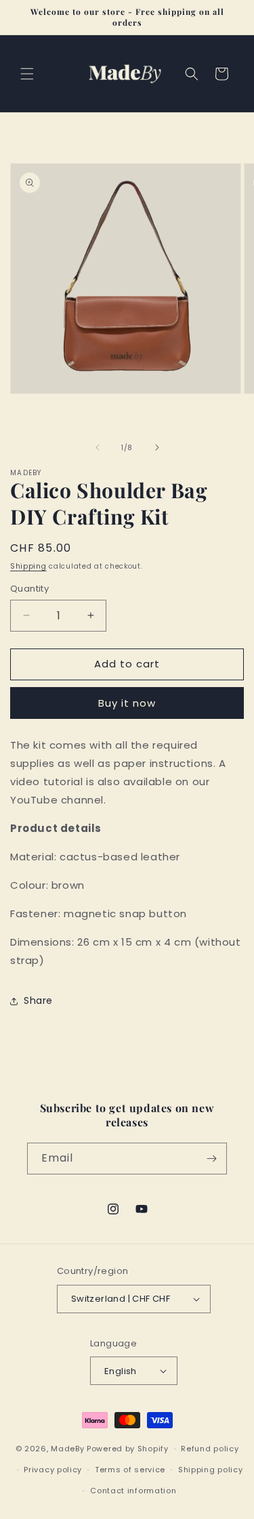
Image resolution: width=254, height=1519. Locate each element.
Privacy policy (53, 1469)
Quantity (29, 588)
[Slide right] (157, 447)
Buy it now (127, 703)
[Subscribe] (211, 1158)
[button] (27, 74)
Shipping (28, 566)
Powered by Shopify (128, 1448)
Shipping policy (210, 1469)
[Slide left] (97, 447)
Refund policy (209, 1448)
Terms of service (130, 1469)
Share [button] (38, 1000)
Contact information (133, 1490)
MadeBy (67, 1448)
